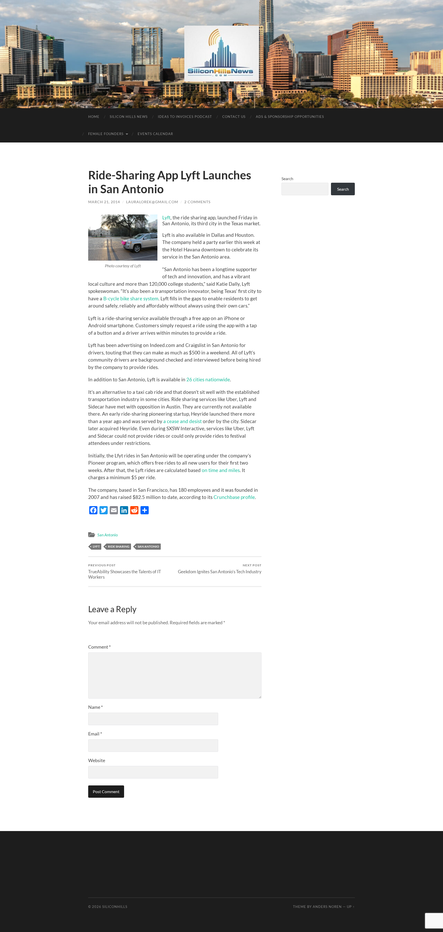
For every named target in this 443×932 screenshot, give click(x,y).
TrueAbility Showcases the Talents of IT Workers (124, 571)
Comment (99, 647)
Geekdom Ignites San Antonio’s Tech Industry (219, 568)
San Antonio (107, 534)
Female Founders (106, 134)
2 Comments (197, 202)
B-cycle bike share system (130, 298)
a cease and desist (182, 421)
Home (93, 117)
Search (287, 178)
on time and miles (221, 470)
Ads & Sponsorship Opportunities (290, 117)
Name (95, 707)
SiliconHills (114, 907)
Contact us (234, 117)
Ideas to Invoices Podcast (185, 117)
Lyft (166, 217)
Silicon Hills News (129, 117)
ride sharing (118, 546)
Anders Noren (327, 907)
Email (95, 733)
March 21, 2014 (104, 202)
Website (96, 760)
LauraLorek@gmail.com (152, 202)
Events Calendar (155, 134)
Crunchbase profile (234, 497)
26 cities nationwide (208, 379)
